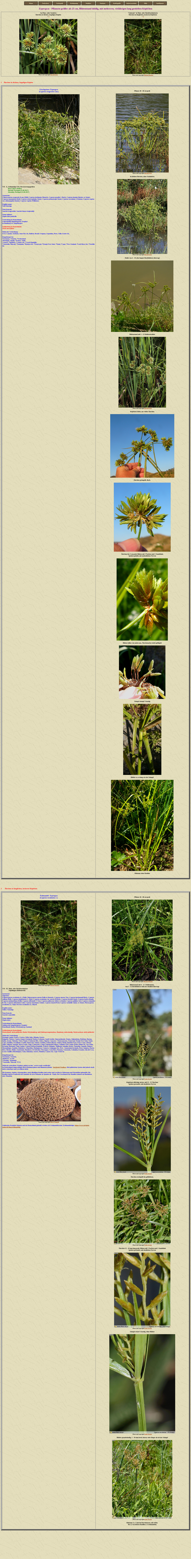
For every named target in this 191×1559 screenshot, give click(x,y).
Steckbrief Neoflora (59, 1067)
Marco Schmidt (54, 1122)
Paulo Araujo (148, 1079)
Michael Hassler (148, 75)
